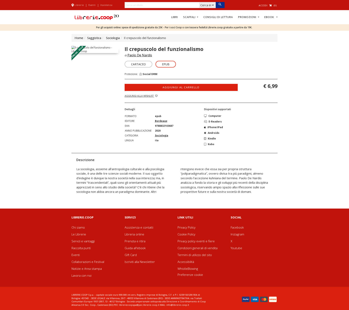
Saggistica (94, 38)
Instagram (237, 234)
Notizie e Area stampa (86, 269)
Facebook (237, 227)
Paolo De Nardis (139, 55)
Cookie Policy (186, 234)
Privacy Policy (187, 227)
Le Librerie (78, 234)
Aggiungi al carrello (181, 87)
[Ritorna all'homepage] (96, 17)
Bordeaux (161, 121)
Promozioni (247, 17)
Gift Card (131, 255)
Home (79, 38)
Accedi (263, 5)
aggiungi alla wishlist (139, 96)
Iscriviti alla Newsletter (140, 262)
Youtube (236, 248)
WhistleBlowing (188, 269)
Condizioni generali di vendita (198, 248)
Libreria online (134, 234)
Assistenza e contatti (139, 227)
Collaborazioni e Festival (87, 262)
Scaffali (189, 17)
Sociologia (113, 38)
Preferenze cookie (190, 275)
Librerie (79, 4)
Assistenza (106, 4)
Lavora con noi (81, 275)
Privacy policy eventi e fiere (196, 241)
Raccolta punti (81, 248)
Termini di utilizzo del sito (195, 255)
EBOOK (270, 17)
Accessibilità (186, 262)
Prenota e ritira (135, 241)
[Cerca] (220, 5)
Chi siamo (78, 227)
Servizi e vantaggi (83, 241)
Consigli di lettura (218, 17)
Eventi (92, 4)
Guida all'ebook (135, 248)
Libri (174, 17)
